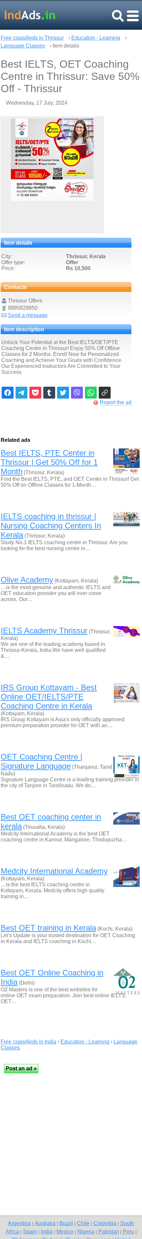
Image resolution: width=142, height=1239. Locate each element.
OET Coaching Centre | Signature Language (41, 761)
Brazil (66, 1223)
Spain (30, 1231)
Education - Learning (95, 38)
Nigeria (85, 1231)
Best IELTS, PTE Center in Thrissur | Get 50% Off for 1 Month (49, 462)
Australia (45, 1223)
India (47, 1231)
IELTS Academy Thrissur (44, 630)
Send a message (28, 315)
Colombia (104, 1223)
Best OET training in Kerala (48, 927)
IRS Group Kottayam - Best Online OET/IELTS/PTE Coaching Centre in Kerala (49, 696)
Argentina (19, 1223)
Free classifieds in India (28, 1041)
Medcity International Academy (54, 871)
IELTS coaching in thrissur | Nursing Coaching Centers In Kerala (51, 525)
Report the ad (115, 402)
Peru (128, 1231)
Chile (83, 1223)
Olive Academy (27, 579)
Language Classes (23, 46)
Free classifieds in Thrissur (32, 38)
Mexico (64, 1231)
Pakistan (108, 1231)
